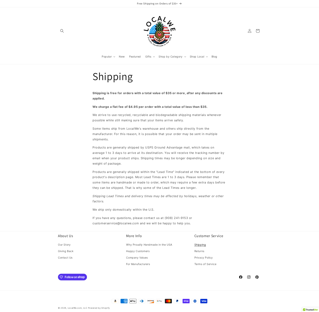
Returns (199, 251)
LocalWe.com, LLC (77, 308)
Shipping (200, 244)
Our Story (64, 244)
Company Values (137, 257)
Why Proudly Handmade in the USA (149, 244)
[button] (62, 31)
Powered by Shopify (99, 308)
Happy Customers (138, 251)
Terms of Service (205, 264)
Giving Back (66, 251)
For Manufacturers (138, 264)
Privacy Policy (203, 257)
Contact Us (65, 257)
